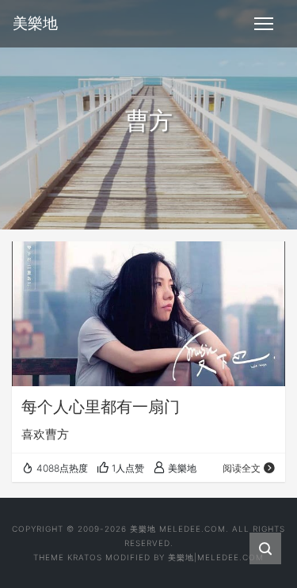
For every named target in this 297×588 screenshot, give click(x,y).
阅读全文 (242, 468)
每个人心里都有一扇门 (100, 406)
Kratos (84, 557)
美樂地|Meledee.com (216, 557)
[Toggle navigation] (263, 23)
